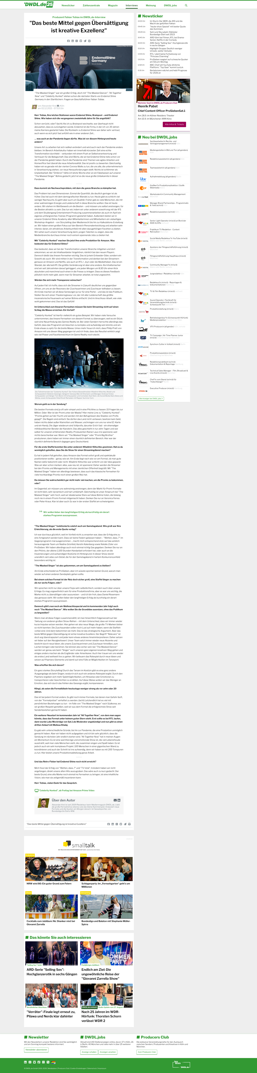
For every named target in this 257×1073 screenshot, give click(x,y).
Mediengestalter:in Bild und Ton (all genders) (169, 151)
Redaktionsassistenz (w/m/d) (164, 212)
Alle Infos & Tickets (174, 124)
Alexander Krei (49, 106)
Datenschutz (92, 1068)
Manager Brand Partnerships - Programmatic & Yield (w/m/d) (169, 204)
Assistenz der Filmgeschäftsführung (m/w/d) (169, 248)
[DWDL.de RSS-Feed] (48, 1062)
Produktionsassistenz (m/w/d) (162, 354)
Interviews (132, 5)
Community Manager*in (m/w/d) (163, 266)
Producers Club (63, 1068)
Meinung (151, 5)
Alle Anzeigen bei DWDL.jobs (150, 399)
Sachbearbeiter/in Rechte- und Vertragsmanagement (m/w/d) (165, 142)
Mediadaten (52, 1068)
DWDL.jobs (170, 5)
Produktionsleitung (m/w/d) (164, 309)
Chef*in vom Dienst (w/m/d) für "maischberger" (163, 380)
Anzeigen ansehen (108, 1052)
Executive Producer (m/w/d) (166, 388)
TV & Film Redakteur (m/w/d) (166, 291)
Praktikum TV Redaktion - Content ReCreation (164, 230)
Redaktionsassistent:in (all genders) (167, 159)
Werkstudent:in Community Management (168, 195)
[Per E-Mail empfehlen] (85, 41)
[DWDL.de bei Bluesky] (34, 1062)
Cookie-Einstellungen (78, 1068)
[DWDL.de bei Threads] (30, 1062)
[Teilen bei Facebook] (68, 41)
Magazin (113, 5)
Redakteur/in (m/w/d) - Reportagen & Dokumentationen (166, 283)
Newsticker (68, 5)
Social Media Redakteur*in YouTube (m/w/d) (168, 239)
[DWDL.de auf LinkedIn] (25, 1062)
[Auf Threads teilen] (76, 41)
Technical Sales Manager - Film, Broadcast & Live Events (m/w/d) (169, 372)
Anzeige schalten (89, 1052)
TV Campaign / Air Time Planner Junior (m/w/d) (166, 336)
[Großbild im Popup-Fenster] (78, 363)
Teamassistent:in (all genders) (164, 168)
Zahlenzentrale (91, 5)
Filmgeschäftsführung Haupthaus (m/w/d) (168, 257)
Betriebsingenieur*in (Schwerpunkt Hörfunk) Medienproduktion (169, 319)
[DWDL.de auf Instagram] (43, 1062)
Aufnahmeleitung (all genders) (165, 177)
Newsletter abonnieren (36, 1050)
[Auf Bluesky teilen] (81, 41)
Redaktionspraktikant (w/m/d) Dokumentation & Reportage (166, 363)
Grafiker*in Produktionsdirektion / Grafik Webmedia (167, 186)
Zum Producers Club (147, 1052)
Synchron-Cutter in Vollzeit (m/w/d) (167, 344)
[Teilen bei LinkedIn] (72, 41)
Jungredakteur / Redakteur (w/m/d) (167, 274)
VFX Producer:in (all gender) (167, 326)
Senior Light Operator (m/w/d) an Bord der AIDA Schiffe (168, 222)
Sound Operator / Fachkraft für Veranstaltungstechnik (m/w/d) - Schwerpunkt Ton (163, 302)
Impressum (102, 1068)
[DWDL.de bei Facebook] (39, 1062)
